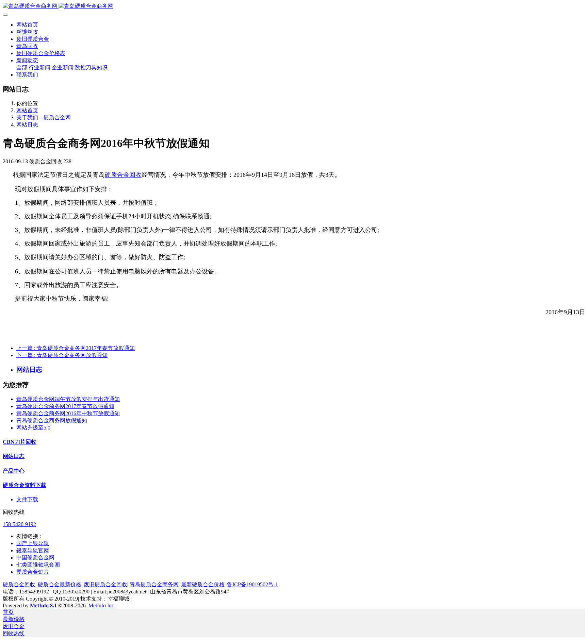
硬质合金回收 (123, 174)
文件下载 (27, 499)
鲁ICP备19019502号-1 (252, 584)
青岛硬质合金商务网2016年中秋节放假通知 (68, 413)
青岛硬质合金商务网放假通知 (51, 420)
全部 (21, 67)
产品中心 (13, 471)
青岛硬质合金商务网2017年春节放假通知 (65, 406)
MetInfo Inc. (101, 605)
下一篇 (62, 355)
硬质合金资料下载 (24, 485)
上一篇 (75, 348)
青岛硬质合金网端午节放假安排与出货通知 (68, 399)
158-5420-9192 (19, 524)
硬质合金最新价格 (59, 584)
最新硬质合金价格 (203, 584)
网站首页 (27, 25)
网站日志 (27, 125)
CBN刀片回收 (19, 442)
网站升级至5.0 (33, 428)
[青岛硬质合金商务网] (294, 6)
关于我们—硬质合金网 (43, 117)
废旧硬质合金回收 (105, 584)
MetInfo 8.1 (43, 605)
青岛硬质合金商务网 (154, 584)
